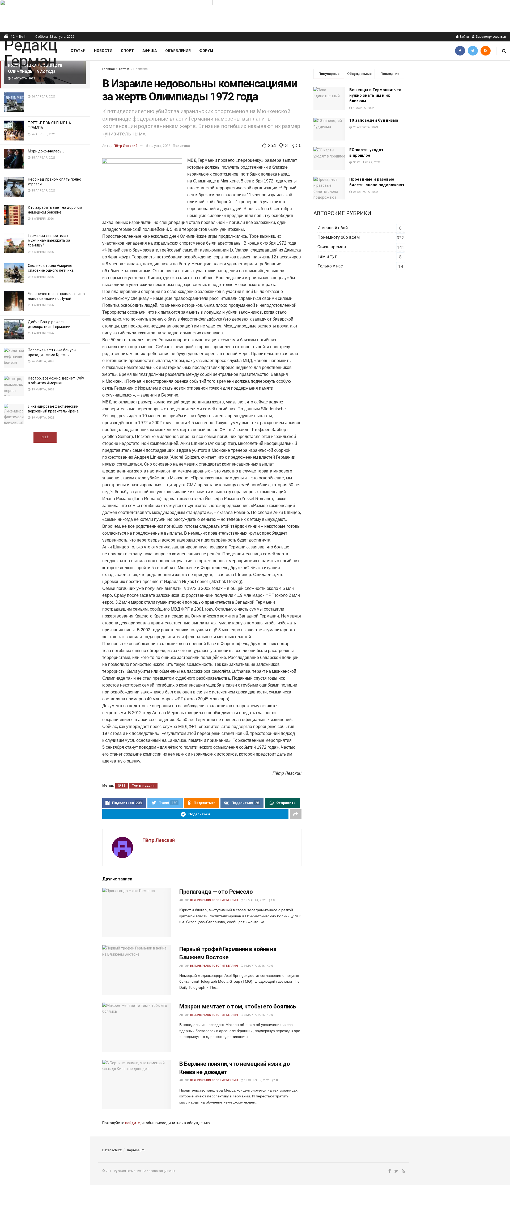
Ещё (45, 437)
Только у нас (330, 266)
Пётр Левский (125, 146)
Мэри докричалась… (46, 151)
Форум (206, 51)
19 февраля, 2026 (256, 1080)
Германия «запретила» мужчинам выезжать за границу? (49, 240)
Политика (140, 69)
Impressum (135, 1150)
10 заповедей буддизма (373, 120)
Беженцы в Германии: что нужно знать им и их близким (375, 95)
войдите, (133, 1123)
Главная (108, 69)
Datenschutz (112, 1150)
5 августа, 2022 (158, 146)
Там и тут (327, 256)
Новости (103, 51)
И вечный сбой (332, 227)
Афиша (149, 51)
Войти (464, 37)
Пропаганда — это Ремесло (216, 891)
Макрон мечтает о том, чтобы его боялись (237, 1006)
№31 (122, 785)
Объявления (178, 51)
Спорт (127, 51)
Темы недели (143, 785)
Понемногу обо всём (338, 237)
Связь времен (331, 246)
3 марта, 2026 (254, 1015)
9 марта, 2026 (254, 966)
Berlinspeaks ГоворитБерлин (214, 900)
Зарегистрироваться (490, 37)
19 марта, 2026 (254, 900)
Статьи (78, 51)
